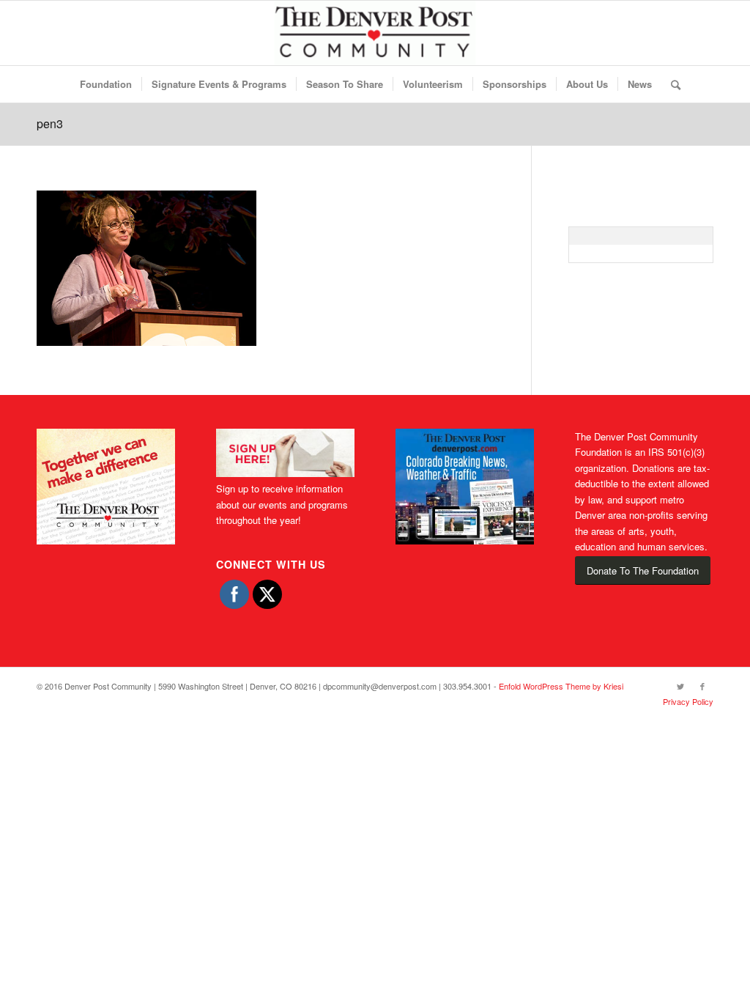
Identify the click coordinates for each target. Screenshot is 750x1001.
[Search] (670, 84)
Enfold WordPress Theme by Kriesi (561, 686)
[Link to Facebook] (702, 686)
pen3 (50, 123)
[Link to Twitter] (680, 686)
